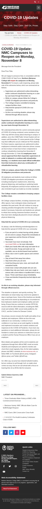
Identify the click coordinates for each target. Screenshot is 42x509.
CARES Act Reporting (28, 452)
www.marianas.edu (29, 351)
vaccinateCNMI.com (12, 244)
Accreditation (26, 459)
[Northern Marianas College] (10, 7)
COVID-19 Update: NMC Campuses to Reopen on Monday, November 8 (18, 54)
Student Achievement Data (30, 450)
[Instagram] (17, 432)
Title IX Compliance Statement (31, 458)
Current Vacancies (27, 465)
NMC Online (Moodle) (28, 469)
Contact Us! (25, 471)
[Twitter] (11, 432)
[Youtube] (23, 432)
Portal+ (24, 467)
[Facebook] (5, 432)
